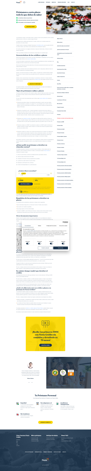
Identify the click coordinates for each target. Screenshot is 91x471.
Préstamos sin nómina (60, 147)
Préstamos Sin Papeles (60, 151)
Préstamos (48, 2)
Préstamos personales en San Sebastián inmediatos (65, 180)
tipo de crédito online (43, 98)
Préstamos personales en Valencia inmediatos (64, 187)
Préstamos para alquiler (61, 129)
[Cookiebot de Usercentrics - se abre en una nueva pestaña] (63, 222)
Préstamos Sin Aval (60, 140)
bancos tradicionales (32, 58)
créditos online (38, 79)
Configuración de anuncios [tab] (51, 225)
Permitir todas (60, 247)
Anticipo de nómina (60, 58)
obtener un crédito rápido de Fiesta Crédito (34, 308)
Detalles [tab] (39, 225)
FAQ (17, 441)
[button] (29, 381)
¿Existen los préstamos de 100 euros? (63, 49)
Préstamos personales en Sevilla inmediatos (64, 183)
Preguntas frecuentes (62, 2)
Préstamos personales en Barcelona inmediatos (64, 165)
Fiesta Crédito (46, 150)
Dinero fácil (54, 2)
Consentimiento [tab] (28, 225)
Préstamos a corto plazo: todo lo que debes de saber (65, 118)
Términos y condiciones (47, 450)
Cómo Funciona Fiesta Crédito (61, 69)
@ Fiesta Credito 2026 (45, 463)
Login (17, 442)
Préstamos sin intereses (61, 143)
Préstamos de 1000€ (34, 439)
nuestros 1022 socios (31, 230)
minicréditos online (40, 45)
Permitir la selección (45, 247)
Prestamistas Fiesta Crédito (61, 110)
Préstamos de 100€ (34, 436)
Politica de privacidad (29, 450)
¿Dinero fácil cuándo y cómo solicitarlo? (63, 45)
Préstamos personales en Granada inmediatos (64, 169)
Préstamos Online (60, 125)
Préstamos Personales (60, 132)
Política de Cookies (57, 450)
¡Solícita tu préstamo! (35, 83)
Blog (68, 2)
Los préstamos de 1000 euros (61, 99)
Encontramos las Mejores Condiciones (63, 92)
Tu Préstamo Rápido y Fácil (61, 158)
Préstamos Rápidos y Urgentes (62, 136)
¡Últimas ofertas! (59, 42)
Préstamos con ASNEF (60, 121)
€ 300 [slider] (24, 173)
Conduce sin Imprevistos (61, 76)
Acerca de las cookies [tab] (63, 225)
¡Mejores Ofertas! (60, 38)
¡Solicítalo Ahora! (30, 26)
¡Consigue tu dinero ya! (45, 420)
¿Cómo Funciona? (41, 2)
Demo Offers (59, 83)
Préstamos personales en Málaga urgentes (63, 176)
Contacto (73, 2)
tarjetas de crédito (27, 118)
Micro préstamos (59, 103)
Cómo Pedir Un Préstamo (61, 72)
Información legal (60, 96)
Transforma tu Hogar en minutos (62, 154)
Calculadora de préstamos (61, 65)
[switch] (39, 243)
